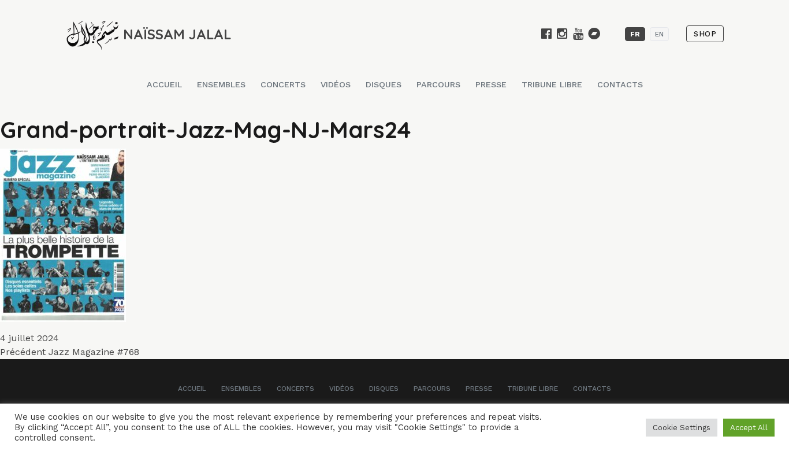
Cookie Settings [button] (681, 427)
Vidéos (336, 84)
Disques (383, 84)
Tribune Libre (552, 84)
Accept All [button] (749, 427)
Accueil (164, 84)
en (659, 34)
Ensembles (221, 84)
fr (635, 34)
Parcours (438, 84)
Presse (491, 84)
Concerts (283, 84)
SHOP (705, 33)
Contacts (620, 84)
